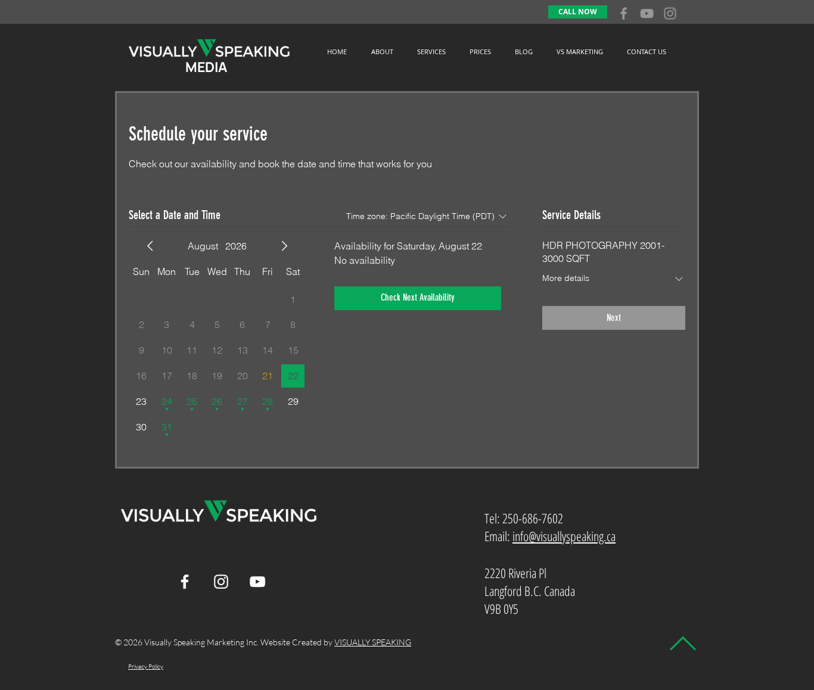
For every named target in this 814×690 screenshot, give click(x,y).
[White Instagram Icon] (221, 581)
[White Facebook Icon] (184, 581)
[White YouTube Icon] (257, 581)
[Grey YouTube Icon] (647, 13)
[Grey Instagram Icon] (670, 13)
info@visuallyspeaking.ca (564, 536)
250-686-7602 (532, 518)
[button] (431, 51)
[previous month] (150, 246)
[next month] (284, 246)
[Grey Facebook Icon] (624, 13)
